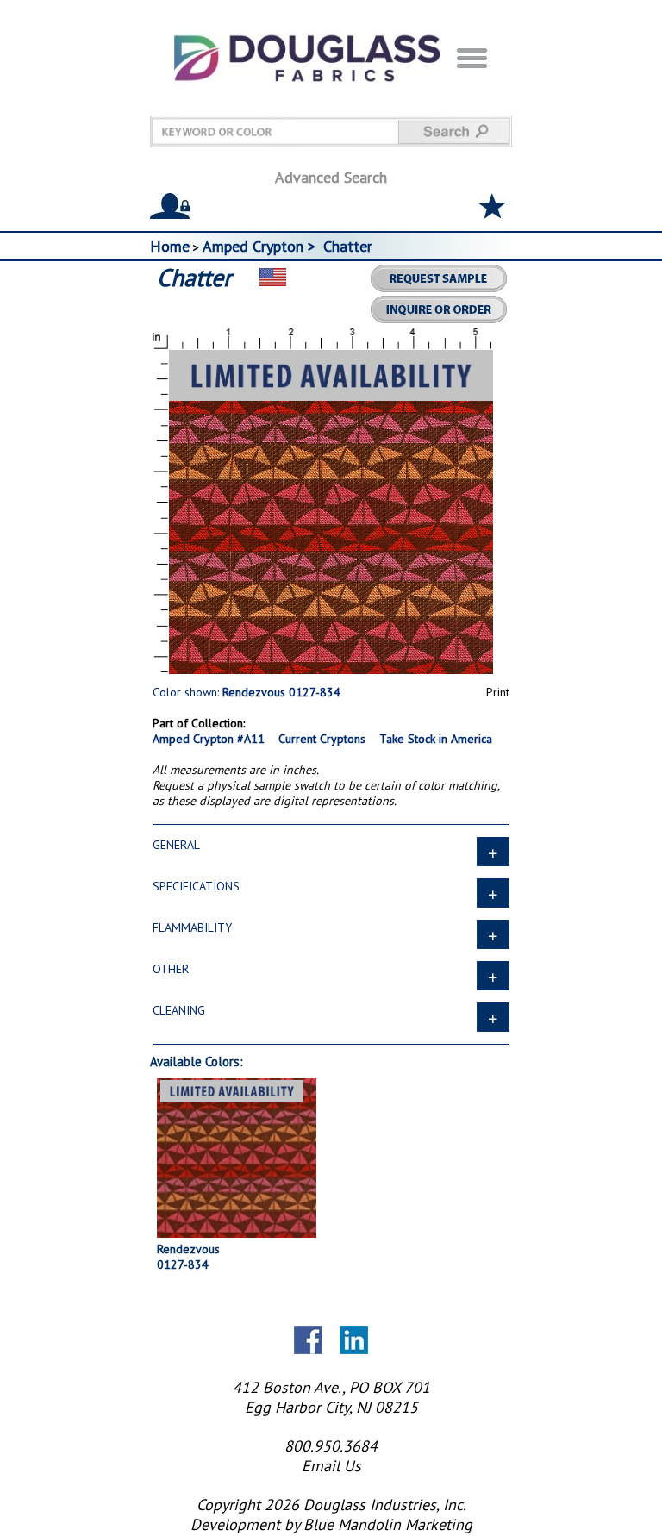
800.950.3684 (331, 1446)
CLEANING (179, 1010)
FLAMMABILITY (192, 927)
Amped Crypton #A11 (209, 738)
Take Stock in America (435, 738)
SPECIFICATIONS (196, 886)
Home (170, 246)
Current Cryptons (321, 738)
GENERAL (176, 844)
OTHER (171, 969)
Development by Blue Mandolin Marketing (331, 1524)
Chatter (347, 246)
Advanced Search (331, 177)
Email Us (331, 1466)
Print (497, 692)
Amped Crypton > (261, 246)
